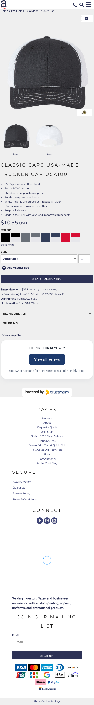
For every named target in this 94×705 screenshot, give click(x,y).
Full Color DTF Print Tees (47, 450)
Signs (47, 454)
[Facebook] (40, 520)
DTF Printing (8, 298)
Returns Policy (22, 482)
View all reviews (47, 359)
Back (49, 154)
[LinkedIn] (54, 520)
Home (4, 11)
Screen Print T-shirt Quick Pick (47, 445)
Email (15, 635)
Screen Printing (10, 294)
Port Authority (47, 459)
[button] (81, 4)
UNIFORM (47, 432)
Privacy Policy (21, 493)
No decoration (9, 303)
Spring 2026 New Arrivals (47, 436)
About (47, 423)
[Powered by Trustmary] (47, 392)
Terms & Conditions (25, 499)
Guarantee (19, 487)
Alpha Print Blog (47, 463)
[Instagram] (47, 520)
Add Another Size (18, 267)
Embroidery (8, 289)
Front (16, 154)
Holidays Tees (47, 441)
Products (17, 11)
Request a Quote (47, 427)
